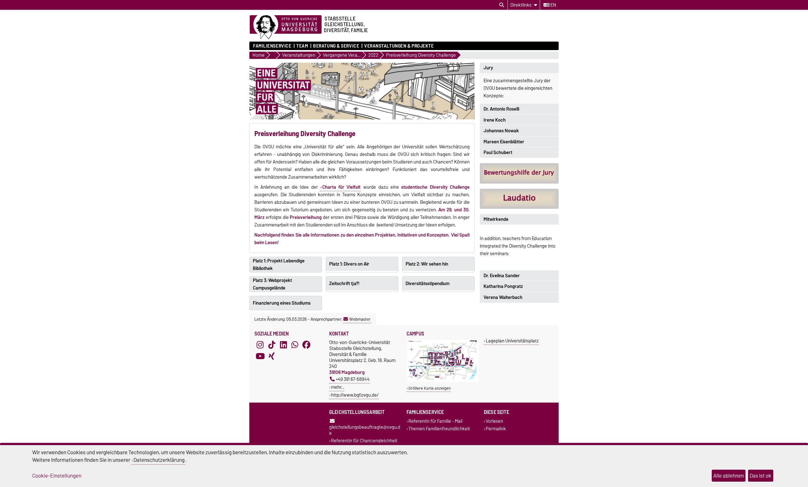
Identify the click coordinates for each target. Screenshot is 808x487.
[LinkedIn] (283, 345)
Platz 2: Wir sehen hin (427, 264)
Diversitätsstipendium (427, 283)
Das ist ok (760, 475)
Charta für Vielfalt (341, 187)
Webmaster (360, 319)
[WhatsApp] (294, 345)
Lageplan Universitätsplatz (512, 341)
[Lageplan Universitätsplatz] (443, 380)
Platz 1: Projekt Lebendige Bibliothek (279, 264)
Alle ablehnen (728, 475)
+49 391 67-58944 (353, 379)
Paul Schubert (498, 152)
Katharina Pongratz (503, 286)
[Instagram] (260, 345)
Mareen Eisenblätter (504, 142)
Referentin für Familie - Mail (435, 421)
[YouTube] (260, 356)
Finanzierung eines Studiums (282, 303)
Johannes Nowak (501, 131)
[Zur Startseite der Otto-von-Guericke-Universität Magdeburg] (285, 27)
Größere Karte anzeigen (429, 388)
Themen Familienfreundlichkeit (439, 428)
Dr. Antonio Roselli (501, 109)
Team (302, 46)
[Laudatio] (519, 199)
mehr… (337, 387)
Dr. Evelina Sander (502, 275)
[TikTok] (271, 345)
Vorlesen (494, 421)
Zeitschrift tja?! (344, 283)
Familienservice (272, 46)
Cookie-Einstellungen (56, 475)
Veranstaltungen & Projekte (399, 46)
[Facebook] (306, 345)
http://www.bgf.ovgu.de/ (354, 395)
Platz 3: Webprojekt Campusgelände (272, 284)
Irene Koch (495, 120)
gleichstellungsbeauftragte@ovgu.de (364, 430)
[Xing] (271, 356)
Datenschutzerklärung (159, 459)
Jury (488, 68)
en (553, 5)
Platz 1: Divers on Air (349, 264)
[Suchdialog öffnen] (502, 5)
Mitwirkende (496, 219)
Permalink (496, 428)
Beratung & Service (336, 46)
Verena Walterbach (503, 297)
